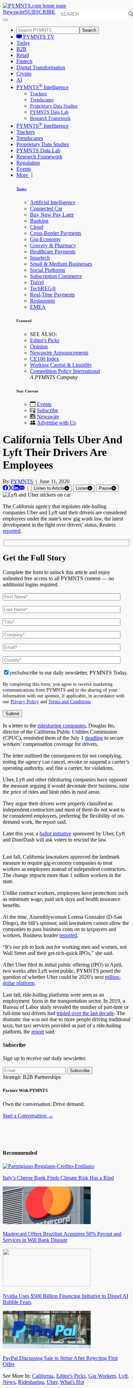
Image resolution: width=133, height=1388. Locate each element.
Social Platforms (47, 270)
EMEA (38, 307)
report (37, 1032)
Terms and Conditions (69, 701)
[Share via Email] (22, 488)
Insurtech (40, 258)
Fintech (24, 61)
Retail (22, 55)
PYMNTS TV (38, 37)
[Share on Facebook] (5, 488)
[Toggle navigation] (5, 20)
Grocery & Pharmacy (53, 245)
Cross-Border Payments (55, 233)
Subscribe (47, 410)
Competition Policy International (65, 371)
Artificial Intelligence (52, 202)
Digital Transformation (40, 67)
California (43, 1376)
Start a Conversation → (28, 1116)
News (9, 1382)
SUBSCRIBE (40, 12)
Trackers (38, 93)
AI (19, 80)
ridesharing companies (62, 725)
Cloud (36, 227)
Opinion (39, 346)
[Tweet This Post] (11, 488)
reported (11, 531)
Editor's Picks (44, 340)
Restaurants (42, 301)
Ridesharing (31, 1382)
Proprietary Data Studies (53, 106)
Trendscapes (42, 99)
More (22, 175)
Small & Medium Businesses (61, 264)
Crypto (23, 74)
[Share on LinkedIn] (16, 488)
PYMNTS (22, 481)
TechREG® (43, 288)
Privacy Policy (25, 701)
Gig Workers (102, 1376)
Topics (21, 189)
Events (23, 169)
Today (23, 43)
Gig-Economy (45, 239)
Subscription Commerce (56, 276)
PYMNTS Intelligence (42, 87)
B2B (21, 49)
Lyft (123, 1376)
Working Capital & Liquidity (61, 365)
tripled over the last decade (85, 1013)
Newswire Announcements (59, 353)
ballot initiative (55, 833)
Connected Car (46, 208)
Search (89, 30)
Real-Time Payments (52, 294)
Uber (52, 1382)
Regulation (28, 163)
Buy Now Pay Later (52, 215)
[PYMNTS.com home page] (34, 6)
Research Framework (50, 118)
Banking (39, 221)
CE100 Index (44, 359)
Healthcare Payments (52, 251)
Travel (37, 282)
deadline (94, 738)
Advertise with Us (56, 423)
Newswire (14, 12)
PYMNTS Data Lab (49, 112)
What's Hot (72, 1382)
